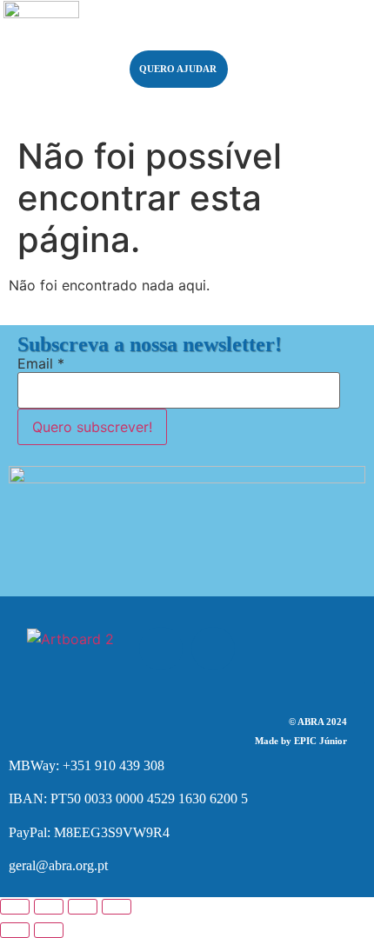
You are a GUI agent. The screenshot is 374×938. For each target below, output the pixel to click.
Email (40, 363)
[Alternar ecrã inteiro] (48, 907)
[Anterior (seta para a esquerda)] (15, 930)
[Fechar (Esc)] (116, 907)
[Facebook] (161, 648)
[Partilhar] (82, 907)
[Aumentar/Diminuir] (15, 907)
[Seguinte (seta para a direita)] (48, 930)
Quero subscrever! (92, 427)
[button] (305, 51)
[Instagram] (213, 648)
